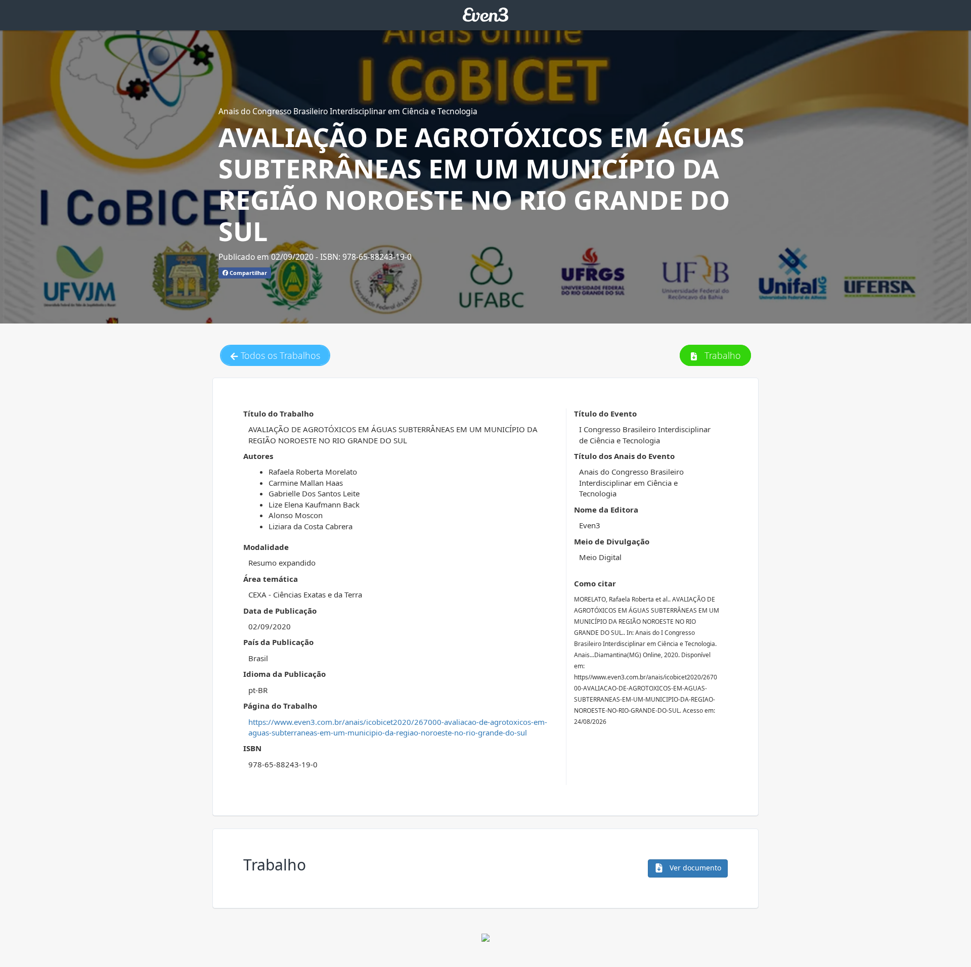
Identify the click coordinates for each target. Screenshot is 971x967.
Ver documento (694, 867)
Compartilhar (247, 273)
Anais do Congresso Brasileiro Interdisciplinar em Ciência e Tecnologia (347, 111)
